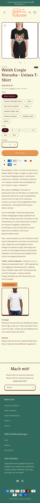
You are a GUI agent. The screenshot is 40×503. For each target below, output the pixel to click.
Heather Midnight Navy (13, 101)
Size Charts (8, 450)
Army (27, 106)
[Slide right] (24, 62)
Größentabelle (9, 284)
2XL (5, 135)
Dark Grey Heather (11, 106)
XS (5, 130)
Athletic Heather (10, 116)
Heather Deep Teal (11, 111)
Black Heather (9, 96)
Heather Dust (28, 116)
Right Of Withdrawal (11, 416)
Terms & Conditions (11, 405)
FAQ (6, 440)
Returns (7, 421)
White (6, 121)
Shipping (12, 88)
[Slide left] (15, 62)
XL (33, 130)
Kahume (16, 499)
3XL (14, 135)
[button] (4, 12)
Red (29, 101)
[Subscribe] (32, 387)
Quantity (4, 140)
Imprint (7, 426)
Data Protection (10, 410)
